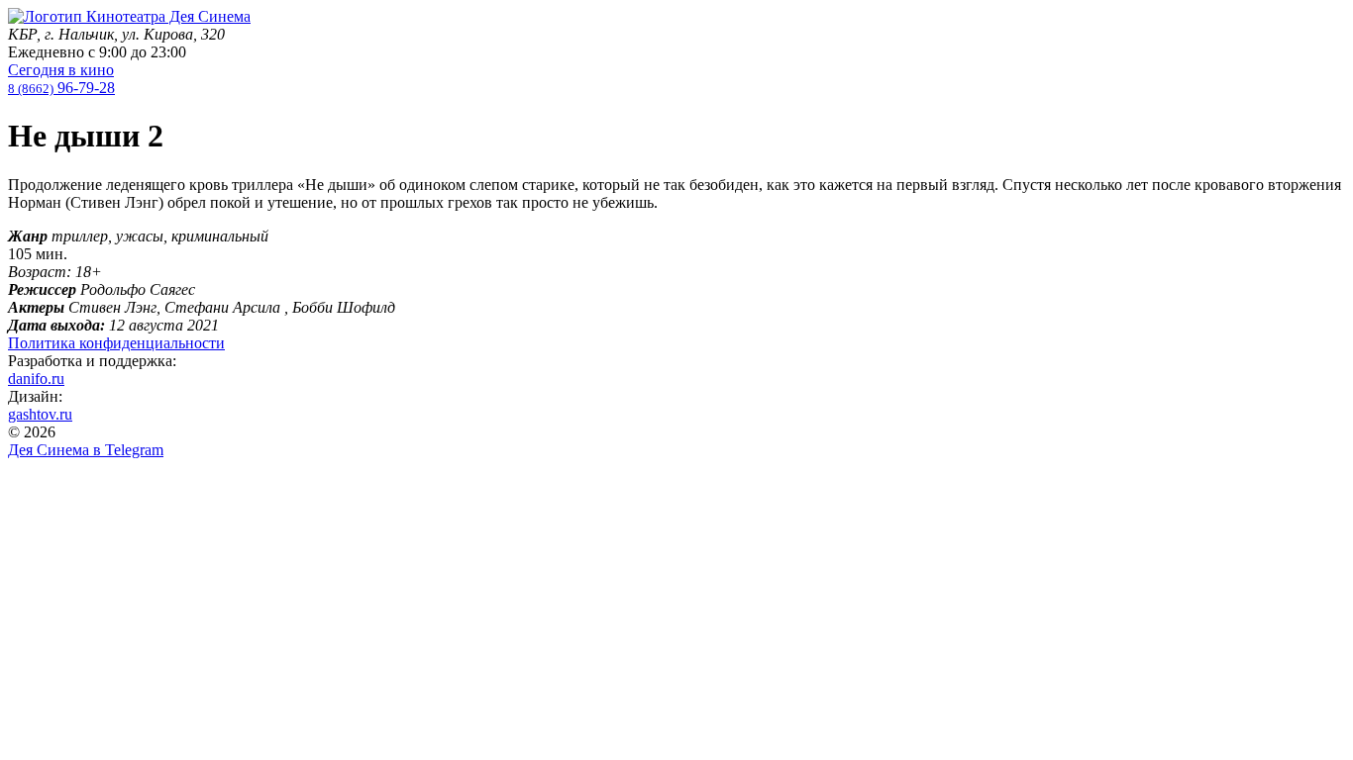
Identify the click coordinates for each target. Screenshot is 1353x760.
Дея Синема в (85, 449)
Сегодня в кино (61, 69)
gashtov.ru (40, 414)
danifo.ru (36, 378)
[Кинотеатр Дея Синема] (129, 16)
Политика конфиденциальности (116, 342)
